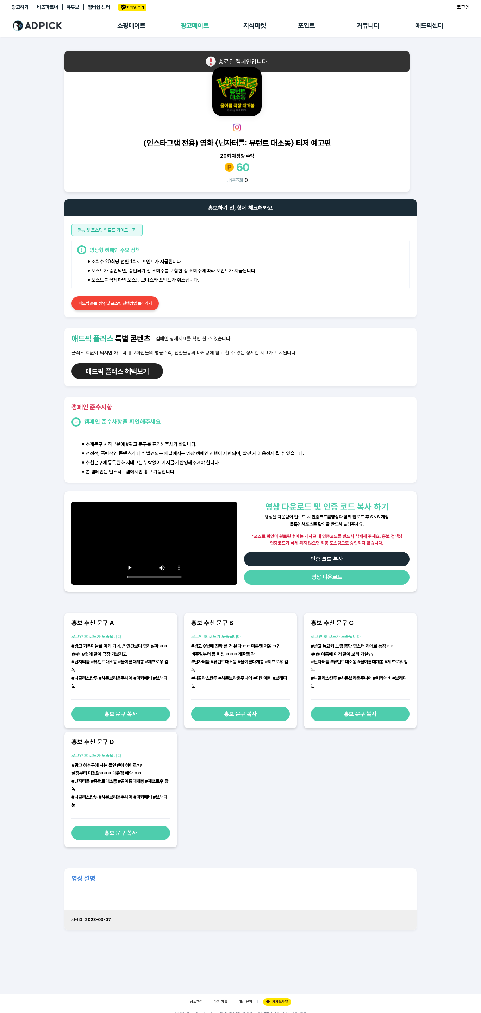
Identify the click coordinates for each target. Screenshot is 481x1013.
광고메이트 (195, 25)
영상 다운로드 (326, 577)
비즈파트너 (47, 7)
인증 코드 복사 (327, 559)
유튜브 (73, 7)
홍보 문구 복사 (121, 714)
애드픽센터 (429, 25)
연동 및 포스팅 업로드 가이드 (102, 230)
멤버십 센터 (99, 7)
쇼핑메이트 (131, 25)
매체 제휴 (220, 1001)
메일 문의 (245, 1001)
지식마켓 (254, 25)
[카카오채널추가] (132, 7)
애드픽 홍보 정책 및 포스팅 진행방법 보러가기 (115, 303)
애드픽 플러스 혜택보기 (117, 371)
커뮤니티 (368, 25)
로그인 (463, 7)
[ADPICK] (64, 25)
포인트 (306, 25)
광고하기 (20, 7)
